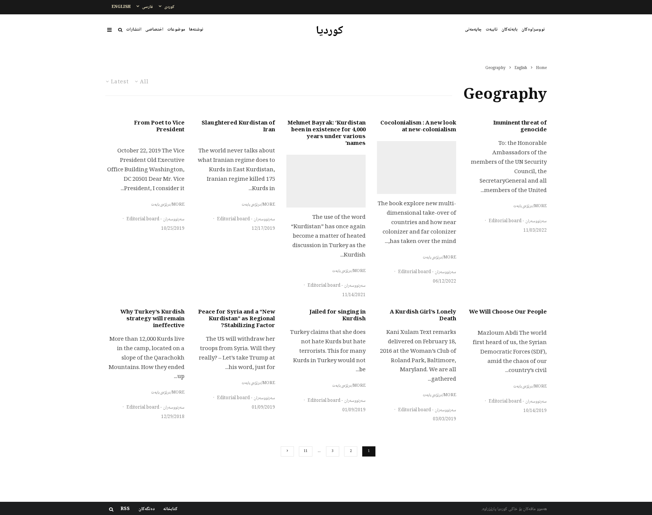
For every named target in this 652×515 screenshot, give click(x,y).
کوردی (169, 7)
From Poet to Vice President (159, 127)
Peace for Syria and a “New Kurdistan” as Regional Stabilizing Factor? (236, 319)
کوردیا (329, 31)
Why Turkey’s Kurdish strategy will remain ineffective (152, 319)
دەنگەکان (146, 509)
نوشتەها (196, 30)
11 (306, 451)
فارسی (147, 7)
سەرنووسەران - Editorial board (518, 221)
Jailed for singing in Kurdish (337, 316)
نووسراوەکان (533, 30)
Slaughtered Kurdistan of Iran (238, 127)
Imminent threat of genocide (520, 127)
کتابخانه (170, 509)
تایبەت (492, 30)
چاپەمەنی (473, 30)
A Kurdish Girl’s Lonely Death (423, 316)
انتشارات (133, 30)
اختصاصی (154, 30)
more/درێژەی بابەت (530, 206)
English (121, 7)
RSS (125, 509)
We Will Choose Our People (508, 312)
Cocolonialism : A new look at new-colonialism (418, 127)
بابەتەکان (509, 30)
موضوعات (176, 30)
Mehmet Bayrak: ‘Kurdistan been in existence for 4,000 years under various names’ (327, 133)
